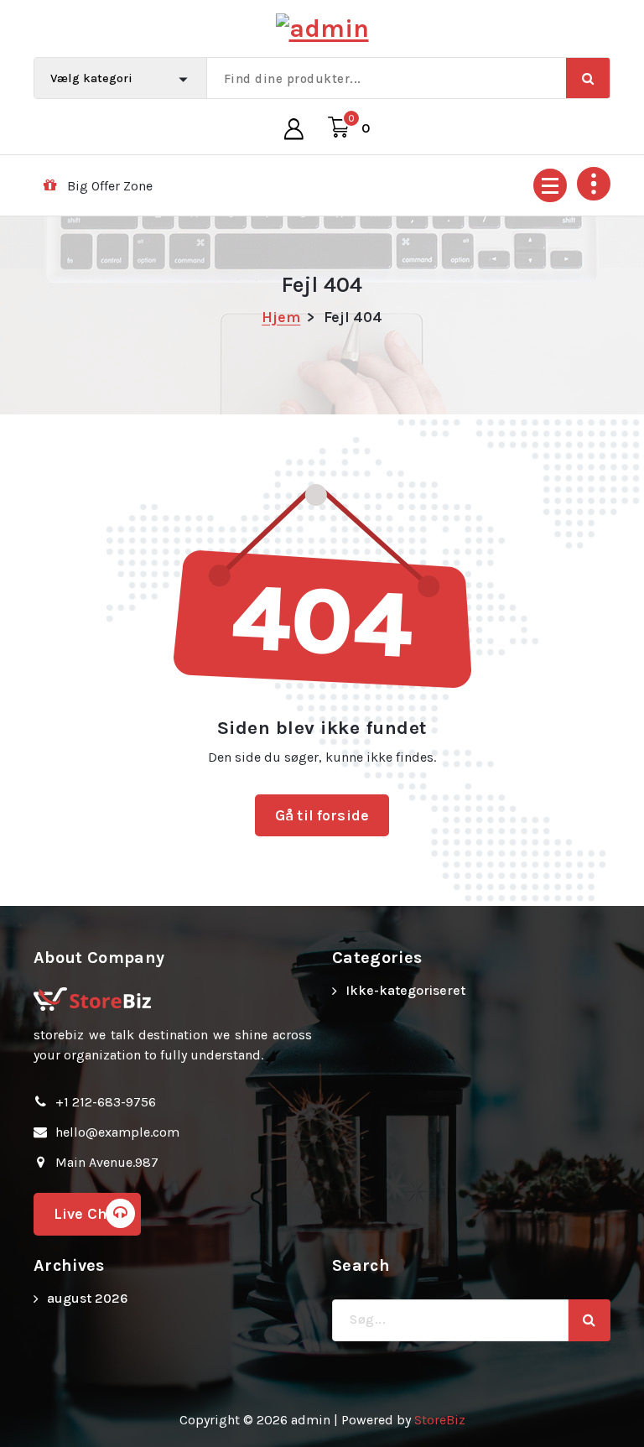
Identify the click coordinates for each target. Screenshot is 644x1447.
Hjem (281, 317)
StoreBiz (439, 1420)
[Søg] (589, 1320)
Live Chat (87, 1214)
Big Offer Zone (110, 186)
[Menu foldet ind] (550, 185)
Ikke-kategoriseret (405, 990)
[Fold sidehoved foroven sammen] (593, 183)
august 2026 (87, 1298)
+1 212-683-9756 (105, 1102)
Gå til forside (322, 815)
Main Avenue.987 (106, 1162)
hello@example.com (117, 1132)
